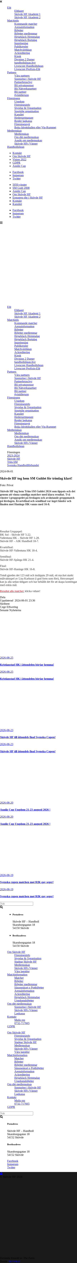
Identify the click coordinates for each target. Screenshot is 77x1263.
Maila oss (19, 1019)
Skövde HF (13, 458)
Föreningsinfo (22, 104)
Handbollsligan (15, 146)
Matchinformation (17, 974)
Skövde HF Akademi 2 (27, 17)
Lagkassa (19, 1013)
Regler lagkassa (23, 120)
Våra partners (22, 75)
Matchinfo (13, 20)
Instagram (18, 175)
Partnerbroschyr (23, 82)
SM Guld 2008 (21, 187)
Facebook (18, 172)
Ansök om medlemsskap (28, 140)
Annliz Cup (19, 165)
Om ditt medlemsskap (26, 137)
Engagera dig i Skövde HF (28, 197)
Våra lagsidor (22, 971)
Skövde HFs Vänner (26, 143)
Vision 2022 (19, 159)
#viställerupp (21, 95)
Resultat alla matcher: (12, 591)
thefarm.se (14, 1261)
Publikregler (21, 46)
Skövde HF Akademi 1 (27, 14)
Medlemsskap (22, 964)
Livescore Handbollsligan (28, 65)
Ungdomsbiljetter (24, 1000)
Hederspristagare (23, 117)
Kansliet (19, 114)
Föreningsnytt (22, 124)
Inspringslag (21, 43)
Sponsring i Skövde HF (27, 78)
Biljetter (18, 30)
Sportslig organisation (26, 111)
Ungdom (19, 101)
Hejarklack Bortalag (25, 40)
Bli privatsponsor (24, 85)
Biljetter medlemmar (25, 33)
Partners (11, 72)
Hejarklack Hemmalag (27, 36)
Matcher (19, 977)
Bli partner (20, 91)
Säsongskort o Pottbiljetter (29, 987)
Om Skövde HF (22, 156)
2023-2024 (13, 455)
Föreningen (13, 98)
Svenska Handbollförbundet (23, 465)
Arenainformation (24, 27)
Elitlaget (19, 10)
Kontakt (17, 153)
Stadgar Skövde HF (25, 961)
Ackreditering (22, 52)
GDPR (16, 162)
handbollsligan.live (25, 62)
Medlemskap (14, 130)
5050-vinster (20, 184)
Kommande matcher (25, 23)
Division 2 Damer (24, 59)
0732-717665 (22, 1023)
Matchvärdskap (23, 49)
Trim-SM (12, 462)
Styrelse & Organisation (27, 108)
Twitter (17, 178)
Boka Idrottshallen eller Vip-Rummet (35, 127)
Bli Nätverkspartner (25, 88)
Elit (9, 7)
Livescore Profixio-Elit (27, 69)
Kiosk (17, 56)
